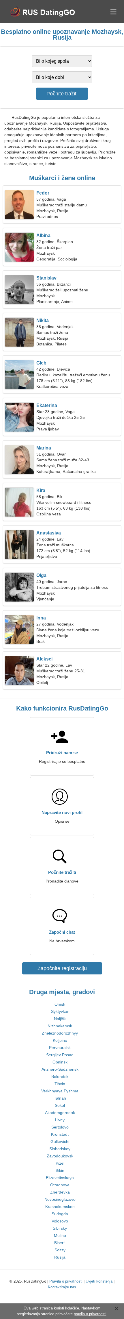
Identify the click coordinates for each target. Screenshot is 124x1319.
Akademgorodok (60, 1112)
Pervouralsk (60, 1047)
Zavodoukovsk (60, 1156)
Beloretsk (59, 1076)
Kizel (60, 1163)
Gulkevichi (59, 1141)
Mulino (60, 1235)
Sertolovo (60, 1127)
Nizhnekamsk (60, 1026)
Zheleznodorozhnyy (60, 1033)
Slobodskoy (59, 1148)
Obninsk (59, 1062)
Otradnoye (59, 1185)
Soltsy (60, 1250)
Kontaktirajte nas (62, 1287)
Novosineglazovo (60, 1199)
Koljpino (60, 1040)
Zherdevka (60, 1192)
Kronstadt (60, 1134)
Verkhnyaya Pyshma (59, 1091)
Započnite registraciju (62, 968)
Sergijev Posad (60, 1054)
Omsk (60, 1004)
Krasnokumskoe (60, 1206)
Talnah (60, 1098)
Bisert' (59, 1242)
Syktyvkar (60, 1011)
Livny (60, 1120)
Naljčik (60, 1018)
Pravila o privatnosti (65, 1281)
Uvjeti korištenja (99, 1281)
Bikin (60, 1170)
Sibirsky (60, 1228)
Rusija (59, 1257)
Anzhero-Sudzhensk (60, 1069)
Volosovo (60, 1221)
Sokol (60, 1105)
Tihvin (60, 1083)
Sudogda (60, 1213)
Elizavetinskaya (60, 1177)
